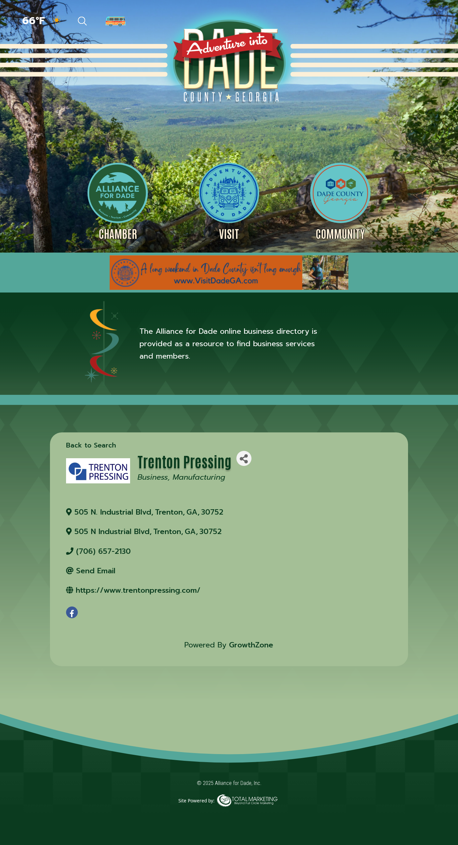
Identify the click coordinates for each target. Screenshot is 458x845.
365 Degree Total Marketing (247, 810)
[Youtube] (424, 21)
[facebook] (72, 612)
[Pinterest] (396, 21)
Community (340, 233)
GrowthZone (251, 644)
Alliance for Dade (228, 60)
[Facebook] (366, 21)
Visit (229, 233)
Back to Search (91, 445)
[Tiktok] (381, 21)
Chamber (118, 233)
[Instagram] (411, 21)
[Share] (243, 458)
